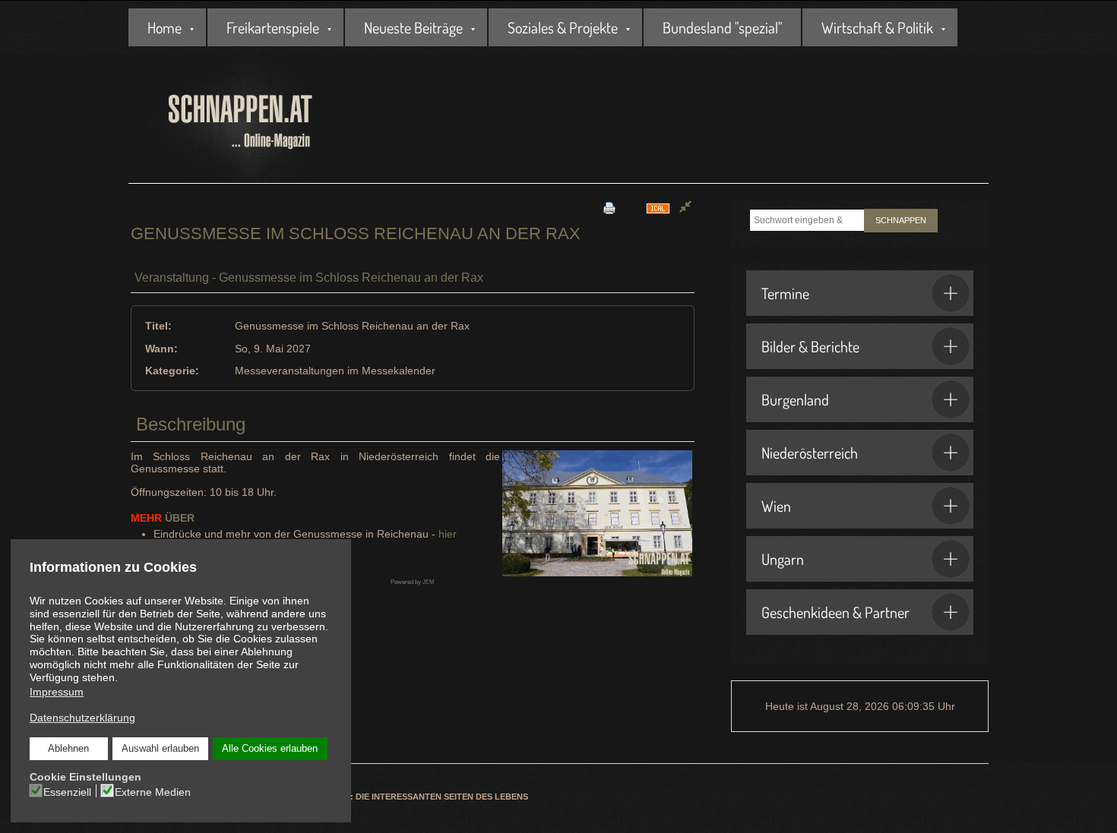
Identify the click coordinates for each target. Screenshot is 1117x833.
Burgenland (795, 399)
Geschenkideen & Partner (835, 612)
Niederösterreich (809, 452)
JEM (428, 582)
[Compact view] (685, 207)
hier (447, 534)
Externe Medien (153, 792)
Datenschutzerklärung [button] (82, 718)
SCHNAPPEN (900, 220)
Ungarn (782, 559)
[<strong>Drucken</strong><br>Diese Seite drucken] (609, 207)
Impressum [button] (57, 692)
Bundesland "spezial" (722, 27)
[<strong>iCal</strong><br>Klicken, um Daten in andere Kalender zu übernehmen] (658, 207)
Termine (785, 293)
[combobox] (807, 220)
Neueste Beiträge (413, 27)
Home (164, 27)
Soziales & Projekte (563, 27)
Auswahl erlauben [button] (160, 748)
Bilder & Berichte (810, 346)
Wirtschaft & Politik (877, 27)
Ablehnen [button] (68, 748)
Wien (776, 506)
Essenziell (67, 792)
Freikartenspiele (272, 27)
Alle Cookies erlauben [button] (270, 748)
